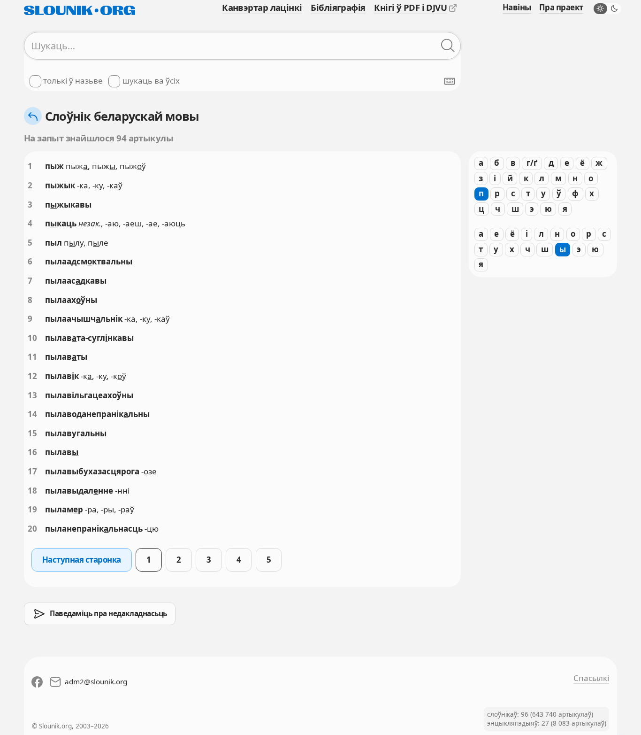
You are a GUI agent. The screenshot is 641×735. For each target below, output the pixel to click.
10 (32, 338)
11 (32, 356)
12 (32, 376)
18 (32, 490)
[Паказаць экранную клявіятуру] (449, 81)
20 (32, 528)
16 (32, 452)
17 (32, 471)
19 (32, 509)
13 (32, 395)
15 (32, 433)
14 (32, 414)
